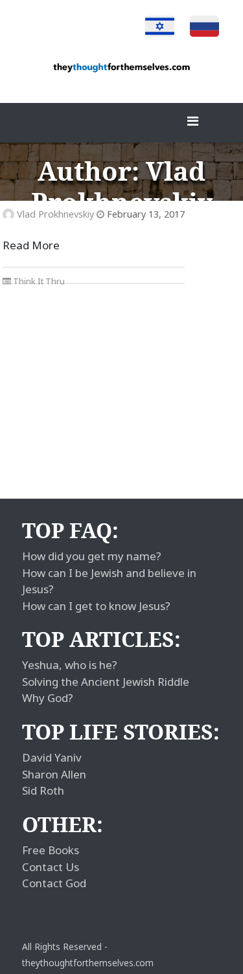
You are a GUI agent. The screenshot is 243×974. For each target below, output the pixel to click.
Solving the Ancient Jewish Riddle (105, 681)
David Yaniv (52, 757)
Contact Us (50, 866)
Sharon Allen (54, 774)
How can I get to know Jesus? (96, 605)
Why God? (47, 697)
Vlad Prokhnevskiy (55, 214)
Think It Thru (39, 281)
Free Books (50, 850)
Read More (31, 245)
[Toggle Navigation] (192, 124)
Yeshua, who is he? (69, 664)
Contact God (54, 883)
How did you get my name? (91, 556)
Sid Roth (43, 790)
